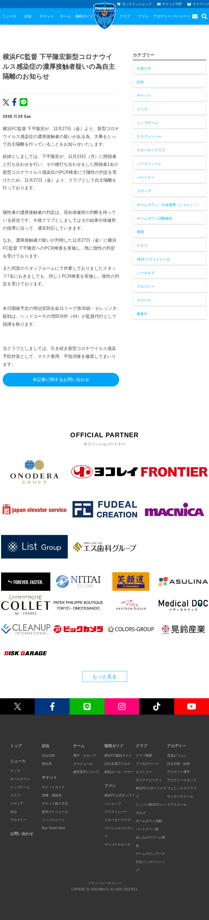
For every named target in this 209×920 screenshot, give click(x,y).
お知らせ (144, 68)
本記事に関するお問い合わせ (61, 379)
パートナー (181, 16)
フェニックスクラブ (181, 788)
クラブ (124, 16)
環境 (140, 232)
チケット (47, 16)
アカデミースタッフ (181, 780)
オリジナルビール (117, 844)
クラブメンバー (149, 136)
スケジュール (83, 764)
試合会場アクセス (117, 764)
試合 (28, 16)
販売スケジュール (55, 812)
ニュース (9, 16)
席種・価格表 (52, 795)
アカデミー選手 (178, 772)
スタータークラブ (151, 150)
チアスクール (177, 805)
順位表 (47, 764)
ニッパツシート (53, 820)
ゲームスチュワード (150, 854)
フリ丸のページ (147, 764)
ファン (143, 16)
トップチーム (147, 123)
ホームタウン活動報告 (154, 218)
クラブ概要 (144, 755)
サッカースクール (180, 796)
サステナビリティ (149, 780)
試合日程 (48, 755)
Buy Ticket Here (53, 828)
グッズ (142, 109)
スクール (144, 300)
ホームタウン (20, 779)
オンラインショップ (137, 4)
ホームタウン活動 (149, 821)
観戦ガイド (84, 16)
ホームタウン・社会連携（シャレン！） (169, 205)
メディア (144, 191)
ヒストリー (144, 772)
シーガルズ (146, 273)
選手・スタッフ (84, 755)
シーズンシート (149, 164)
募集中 (142, 314)
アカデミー (162, 16)
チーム (65, 16)
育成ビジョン (177, 755)
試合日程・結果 (178, 764)
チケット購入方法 (55, 803)
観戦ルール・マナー (119, 772)
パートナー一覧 (147, 829)
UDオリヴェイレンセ (153, 259)
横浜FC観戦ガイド (118, 755)
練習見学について (86, 772)
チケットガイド (53, 787)
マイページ (201, 4)
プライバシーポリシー (104, 883)
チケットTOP (172, 4)
